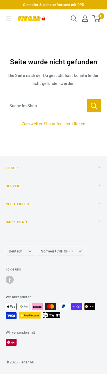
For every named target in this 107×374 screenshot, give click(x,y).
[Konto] (85, 18)
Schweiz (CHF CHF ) (56, 251)
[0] (96, 18)
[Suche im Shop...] (94, 105)
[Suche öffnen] (74, 18)
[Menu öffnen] (8, 19)
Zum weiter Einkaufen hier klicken (53, 123)
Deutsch (15, 251)
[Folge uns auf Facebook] (10, 280)
